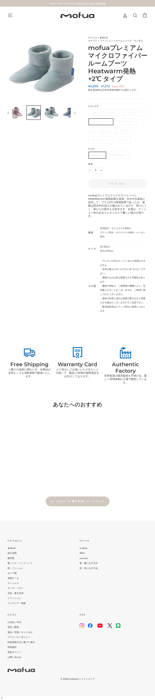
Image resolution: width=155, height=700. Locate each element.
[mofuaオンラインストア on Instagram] (82, 625)
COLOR (93, 106)
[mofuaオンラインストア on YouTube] (100, 625)
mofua (83, 548)
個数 (90, 164)
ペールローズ (135, 112)
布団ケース (13, 578)
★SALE (104, 37)
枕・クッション (15, 568)
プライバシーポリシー (19, 637)
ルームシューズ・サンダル (129, 40)
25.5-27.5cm (118, 155)
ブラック (122, 140)
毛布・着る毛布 (15, 593)
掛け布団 (12, 553)
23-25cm (97, 155)
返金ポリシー (14, 652)
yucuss (84, 558)
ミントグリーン (101, 121)
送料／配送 (13, 627)
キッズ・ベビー (15, 588)
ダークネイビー (101, 140)
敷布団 (11, 558)
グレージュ (113, 112)
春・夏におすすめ (89, 563)
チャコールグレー (102, 131)
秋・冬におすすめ (89, 568)
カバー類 (12, 573)
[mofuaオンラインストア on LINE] (118, 625)
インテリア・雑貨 (17, 603)
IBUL (82, 553)
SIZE (91, 149)
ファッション (106, 40)
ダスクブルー (125, 121)
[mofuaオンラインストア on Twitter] (110, 625)
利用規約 (12, 647)
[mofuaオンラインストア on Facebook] (90, 625)
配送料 (96, 89)
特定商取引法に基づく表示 (21, 642)
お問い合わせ (14, 657)
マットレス (13, 583)
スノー (96, 112)
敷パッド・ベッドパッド (20, 563)
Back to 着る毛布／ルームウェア (80, 501)
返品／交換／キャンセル (20, 632)
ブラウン (125, 131)
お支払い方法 (14, 622)
